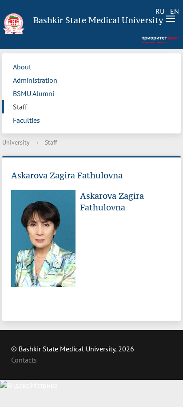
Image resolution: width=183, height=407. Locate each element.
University (16, 142)
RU (159, 11)
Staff (20, 106)
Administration (35, 80)
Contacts (24, 359)
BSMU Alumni (33, 93)
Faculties (26, 120)
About (22, 66)
